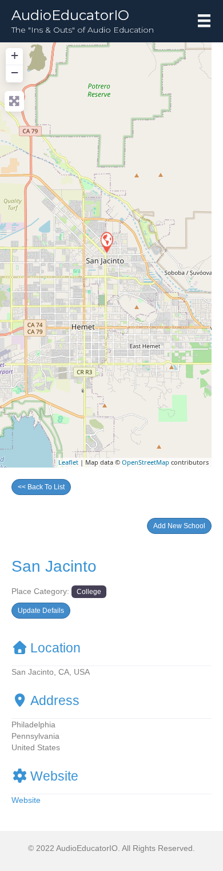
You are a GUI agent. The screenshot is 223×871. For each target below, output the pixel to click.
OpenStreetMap (145, 462)
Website (54, 776)
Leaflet (68, 462)
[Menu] (204, 20)
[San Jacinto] (106, 242)
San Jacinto (54, 566)
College (89, 591)
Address (54, 700)
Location (55, 647)
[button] (179, 526)
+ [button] (14, 55)
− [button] (14, 72)
